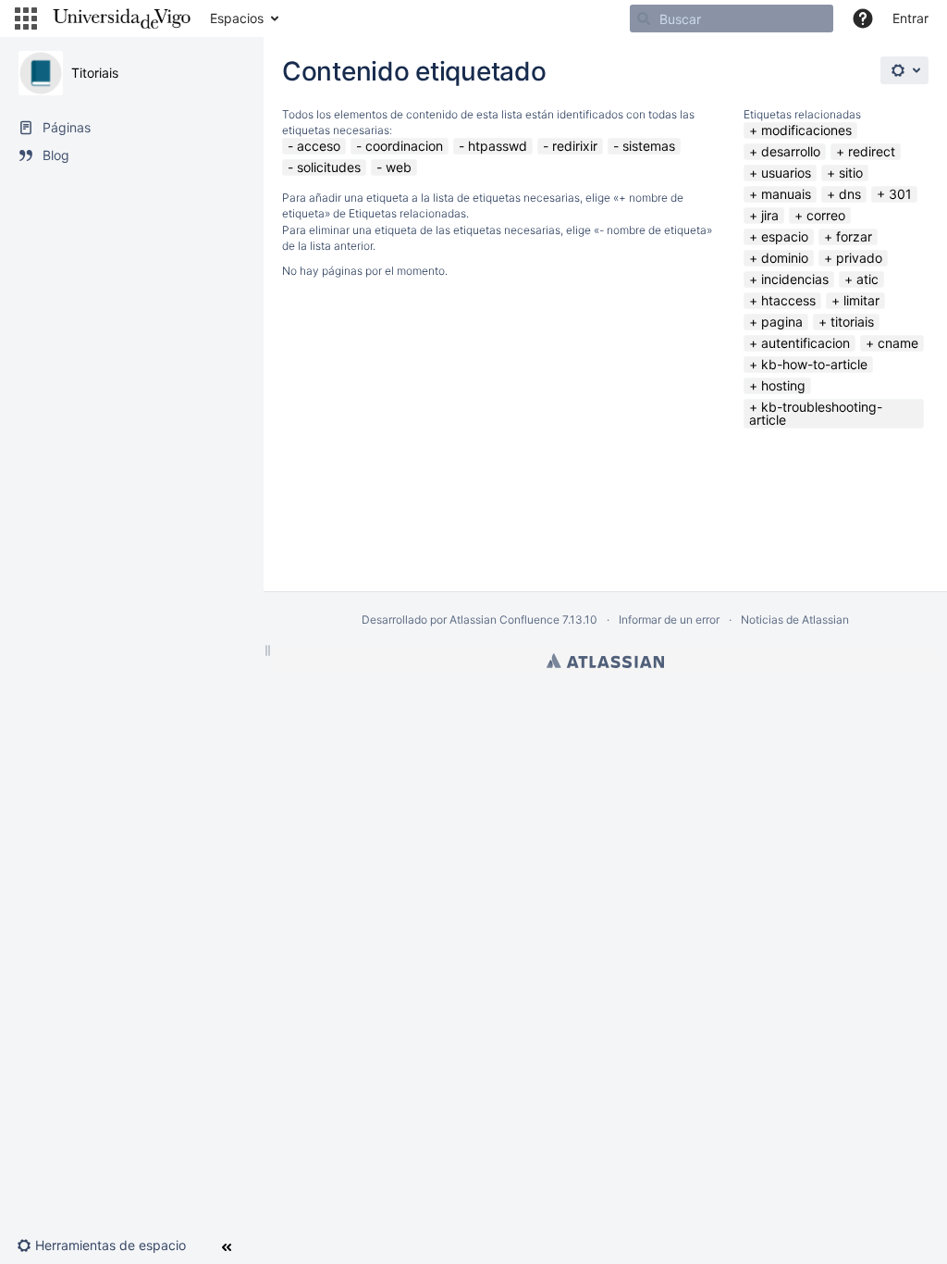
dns (850, 194)
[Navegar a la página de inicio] (122, 18)
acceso (318, 146)
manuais (786, 194)
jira (770, 215)
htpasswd (497, 146)
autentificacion (805, 343)
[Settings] (904, 70)
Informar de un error (669, 619)
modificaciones (806, 130)
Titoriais (94, 73)
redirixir (574, 146)
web (399, 167)
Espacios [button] (237, 18)
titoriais (852, 321)
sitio (851, 172)
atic (867, 279)
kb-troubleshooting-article (815, 413)
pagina (782, 321)
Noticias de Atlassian (795, 619)
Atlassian (605, 661)
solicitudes (329, 167)
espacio (784, 236)
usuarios (786, 172)
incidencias (795, 279)
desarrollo (790, 151)
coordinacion (404, 146)
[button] (26, 18)
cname (898, 343)
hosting (783, 385)
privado (859, 258)
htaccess (788, 300)
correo (825, 215)
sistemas (648, 146)
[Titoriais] (40, 73)
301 (900, 194)
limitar (861, 300)
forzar (854, 236)
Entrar (910, 18)
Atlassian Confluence (504, 619)
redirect (871, 151)
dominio (784, 258)
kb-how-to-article (814, 364)
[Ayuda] (862, 18)
